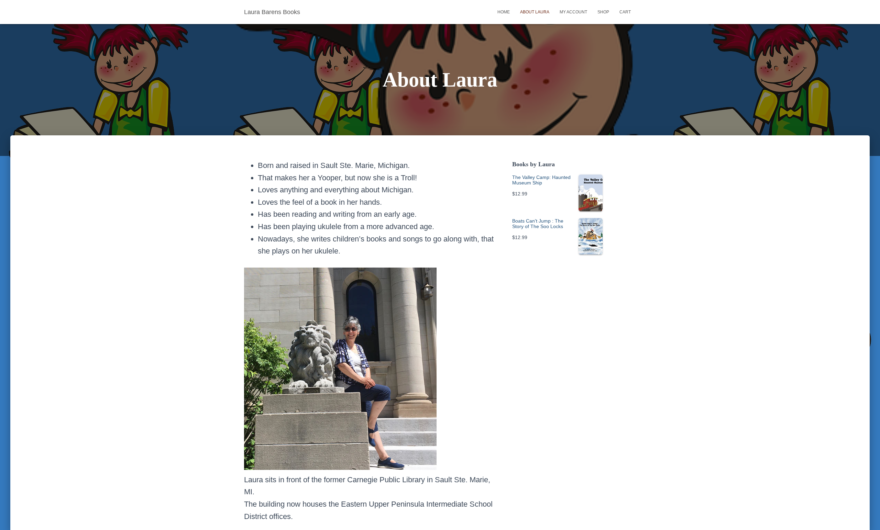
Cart (625, 12)
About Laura (534, 12)
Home (503, 12)
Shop (603, 12)
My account (573, 12)
